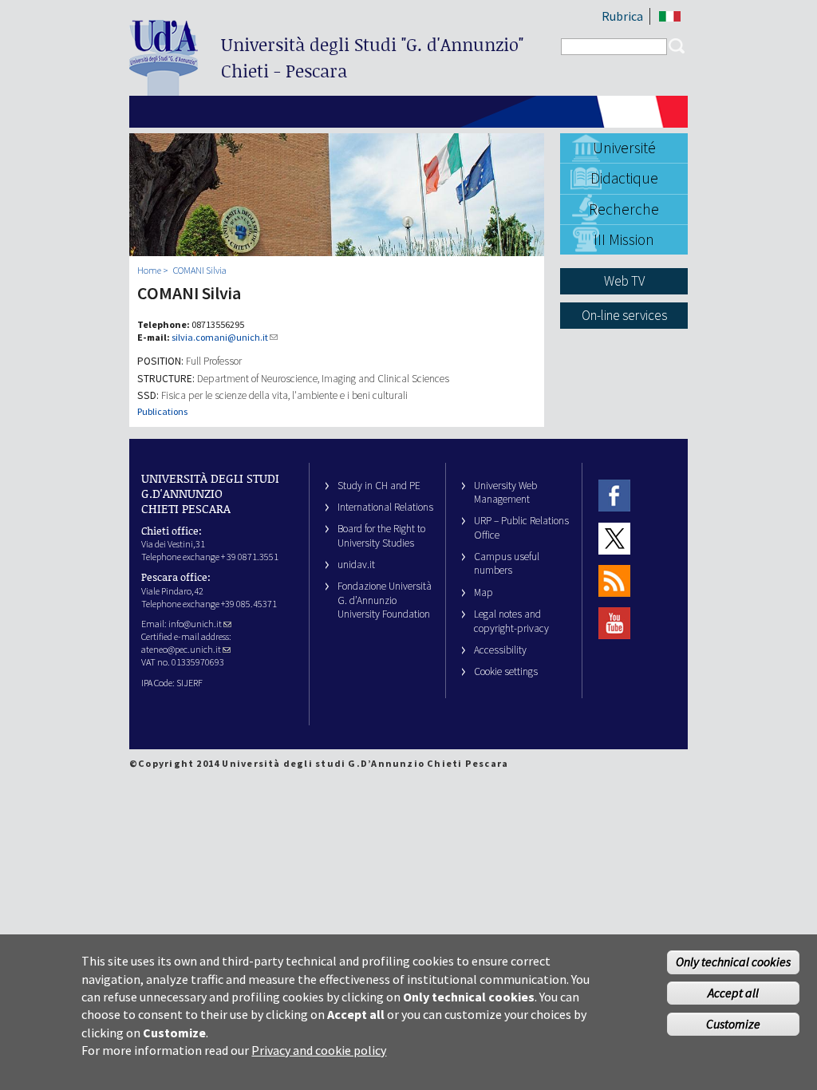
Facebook (614, 496)
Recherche (624, 209)
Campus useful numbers (506, 563)
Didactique (624, 178)
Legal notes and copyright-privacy (511, 620)
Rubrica (622, 16)
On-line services (624, 315)
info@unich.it (195, 624)
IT (670, 16)
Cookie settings (506, 671)
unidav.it (356, 564)
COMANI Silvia (200, 270)
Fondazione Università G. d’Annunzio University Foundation (384, 600)
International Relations (385, 507)
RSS (614, 580)
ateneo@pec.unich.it (181, 649)
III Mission (624, 239)
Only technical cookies (733, 962)
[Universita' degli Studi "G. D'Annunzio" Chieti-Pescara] (163, 89)
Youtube (614, 623)
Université (624, 147)
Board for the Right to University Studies (381, 535)
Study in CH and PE (378, 485)
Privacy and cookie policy (318, 1050)
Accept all (733, 993)
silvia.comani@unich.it (220, 337)
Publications (162, 411)
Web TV (624, 281)
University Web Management (505, 492)
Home (149, 270)
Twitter (614, 538)
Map (483, 592)
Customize (733, 1024)
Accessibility (500, 650)
